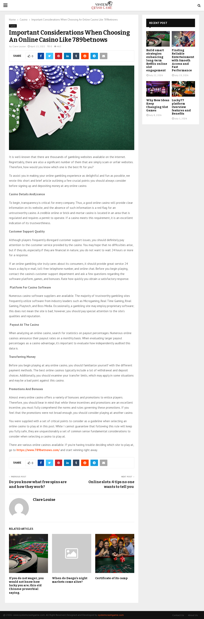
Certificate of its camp (111, 578)
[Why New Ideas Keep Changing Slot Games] (158, 89)
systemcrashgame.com (111, 614)
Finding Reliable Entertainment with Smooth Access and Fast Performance (183, 60)
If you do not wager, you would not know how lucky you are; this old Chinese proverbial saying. (26, 585)
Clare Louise (19, 46)
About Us (193, 615)
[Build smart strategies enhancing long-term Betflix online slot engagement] (158, 39)
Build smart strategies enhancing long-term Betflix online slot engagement (156, 60)
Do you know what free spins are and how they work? (38, 484)
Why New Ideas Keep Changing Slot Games (157, 105)
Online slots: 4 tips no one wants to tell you (111, 484)
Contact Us (178, 615)
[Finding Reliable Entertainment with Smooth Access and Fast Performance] (183, 39)
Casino (13, 26)
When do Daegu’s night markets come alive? (69, 580)
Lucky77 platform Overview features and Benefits (181, 107)
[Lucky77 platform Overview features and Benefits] (183, 89)
